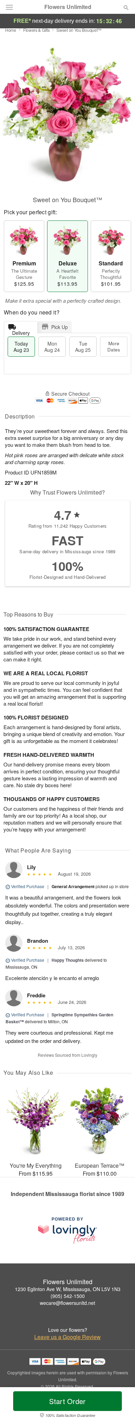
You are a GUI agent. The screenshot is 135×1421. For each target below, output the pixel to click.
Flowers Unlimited (67, 7)
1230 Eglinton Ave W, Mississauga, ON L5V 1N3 (67, 1289)
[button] (120, 1405)
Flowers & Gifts (36, 30)
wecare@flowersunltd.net (67, 1302)
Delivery (21, 331)
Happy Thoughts (68, 960)
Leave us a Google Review (67, 1337)
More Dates (113, 346)
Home (10, 30)
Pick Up (59, 326)
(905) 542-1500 (68, 1295)
